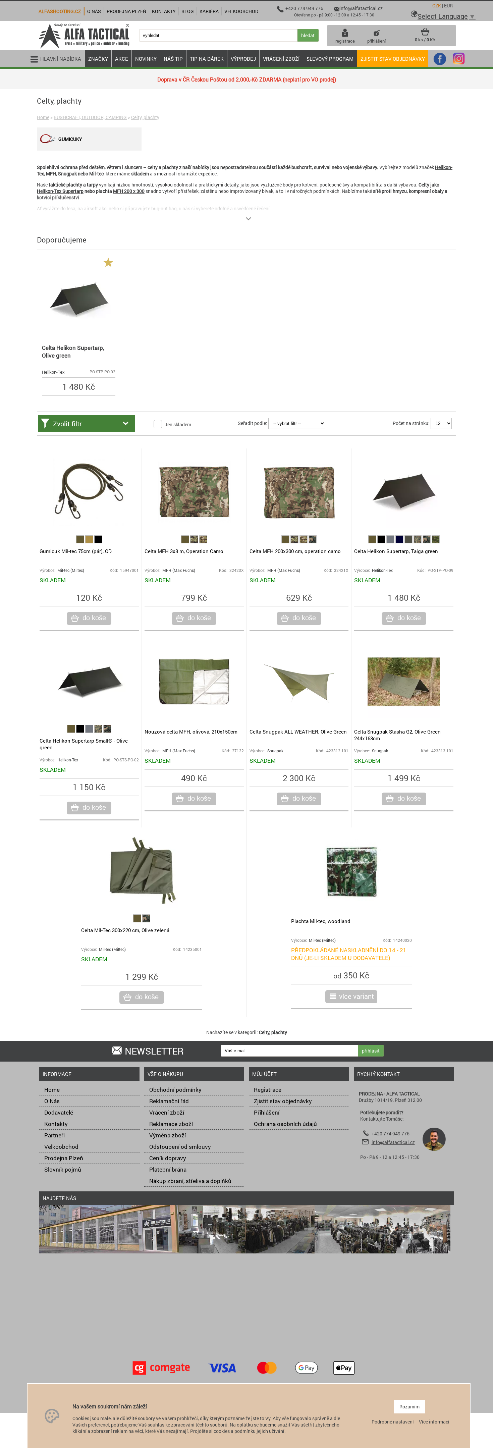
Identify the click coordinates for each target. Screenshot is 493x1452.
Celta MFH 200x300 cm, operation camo (295, 551)
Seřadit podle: (252, 423)
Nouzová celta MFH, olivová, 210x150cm (191, 731)
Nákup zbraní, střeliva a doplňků (190, 1181)
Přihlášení (266, 1112)
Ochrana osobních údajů (285, 1124)
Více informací (434, 1421)
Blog (187, 11)
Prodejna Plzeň (63, 1158)
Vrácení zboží (166, 1112)
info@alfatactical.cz (393, 1142)
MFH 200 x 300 (129, 191)
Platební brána (167, 1169)
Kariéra (209, 11)
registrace (345, 41)
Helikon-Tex (53, 372)
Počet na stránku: (411, 423)
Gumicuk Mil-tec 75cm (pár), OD (76, 551)
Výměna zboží (167, 1135)
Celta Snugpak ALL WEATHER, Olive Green (298, 731)
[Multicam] (203, 541)
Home (43, 117)
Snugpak (67, 173)
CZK (436, 5)
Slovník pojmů (62, 1169)
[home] (84, 48)
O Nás (52, 1101)
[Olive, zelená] (80, 541)
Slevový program (330, 58)
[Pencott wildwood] (436, 541)
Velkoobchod (61, 1146)
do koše (94, 618)
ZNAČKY (98, 58)
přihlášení (376, 41)
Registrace (267, 1089)
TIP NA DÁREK (207, 58)
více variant (356, 996)
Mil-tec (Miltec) (70, 570)
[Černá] (98, 541)
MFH (51, 173)
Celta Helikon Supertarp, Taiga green (396, 551)
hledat (308, 35)
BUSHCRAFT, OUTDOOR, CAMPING (90, 117)
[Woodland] (313, 541)
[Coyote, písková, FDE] (89, 541)
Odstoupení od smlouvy (180, 1146)
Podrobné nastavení (393, 1421)
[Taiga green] (409, 541)
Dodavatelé (58, 1112)
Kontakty (56, 1124)
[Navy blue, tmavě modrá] (399, 541)
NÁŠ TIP (173, 58)
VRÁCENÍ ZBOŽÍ (281, 58)
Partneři (54, 1135)
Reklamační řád (169, 1101)
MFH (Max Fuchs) (178, 570)
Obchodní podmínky (175, 1089)
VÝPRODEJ (243, 58)
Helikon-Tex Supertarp (60, 191)
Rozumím (409, 1406)
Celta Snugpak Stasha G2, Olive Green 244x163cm (397, 735)
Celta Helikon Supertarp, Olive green (73, 351)
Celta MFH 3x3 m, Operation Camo (184, 551)
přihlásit (371, 1050)
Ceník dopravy (167, 1158)
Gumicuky (70, 139)
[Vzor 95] (194, 541)
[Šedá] (390, 541)
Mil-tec (96, 173)
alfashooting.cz (60, 11)
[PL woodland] (418, 541)
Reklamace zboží (171, 1124)
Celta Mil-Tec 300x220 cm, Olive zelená (125, 930)
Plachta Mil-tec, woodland (320, 921)
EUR (448, 5)
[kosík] (425, 34)
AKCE (121, 58)
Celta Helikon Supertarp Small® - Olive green (84, 744)
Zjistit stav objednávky (393, 58)
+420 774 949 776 (390, 1133)
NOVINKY (146, 58)
